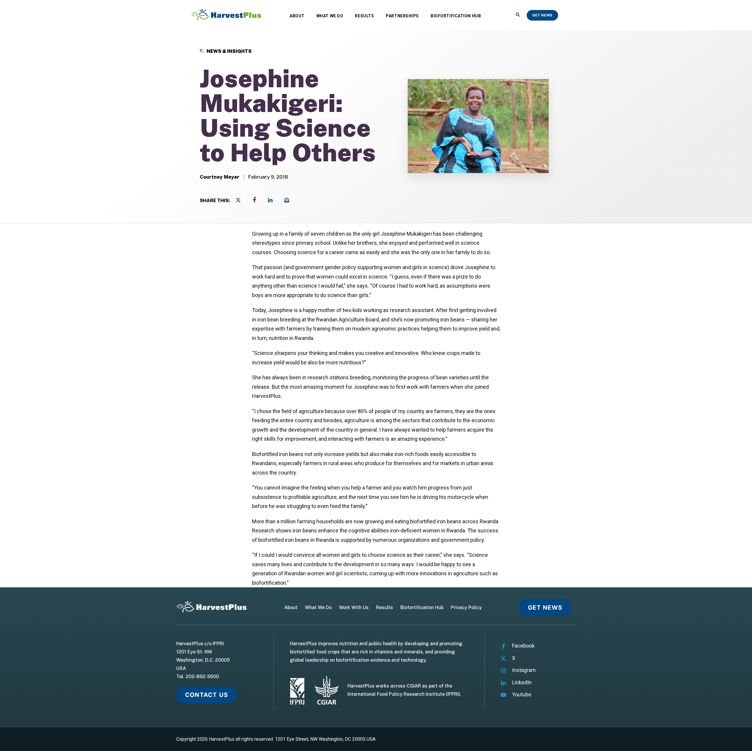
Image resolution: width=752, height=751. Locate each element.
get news (542, 15)
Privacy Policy (466, 607)
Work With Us (354, 607)
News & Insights (229, 51)
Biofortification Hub (456, 16)
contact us (206, 694)
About (297, 16)
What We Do (329, 16)
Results (364, 16)
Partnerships (402, 16)
